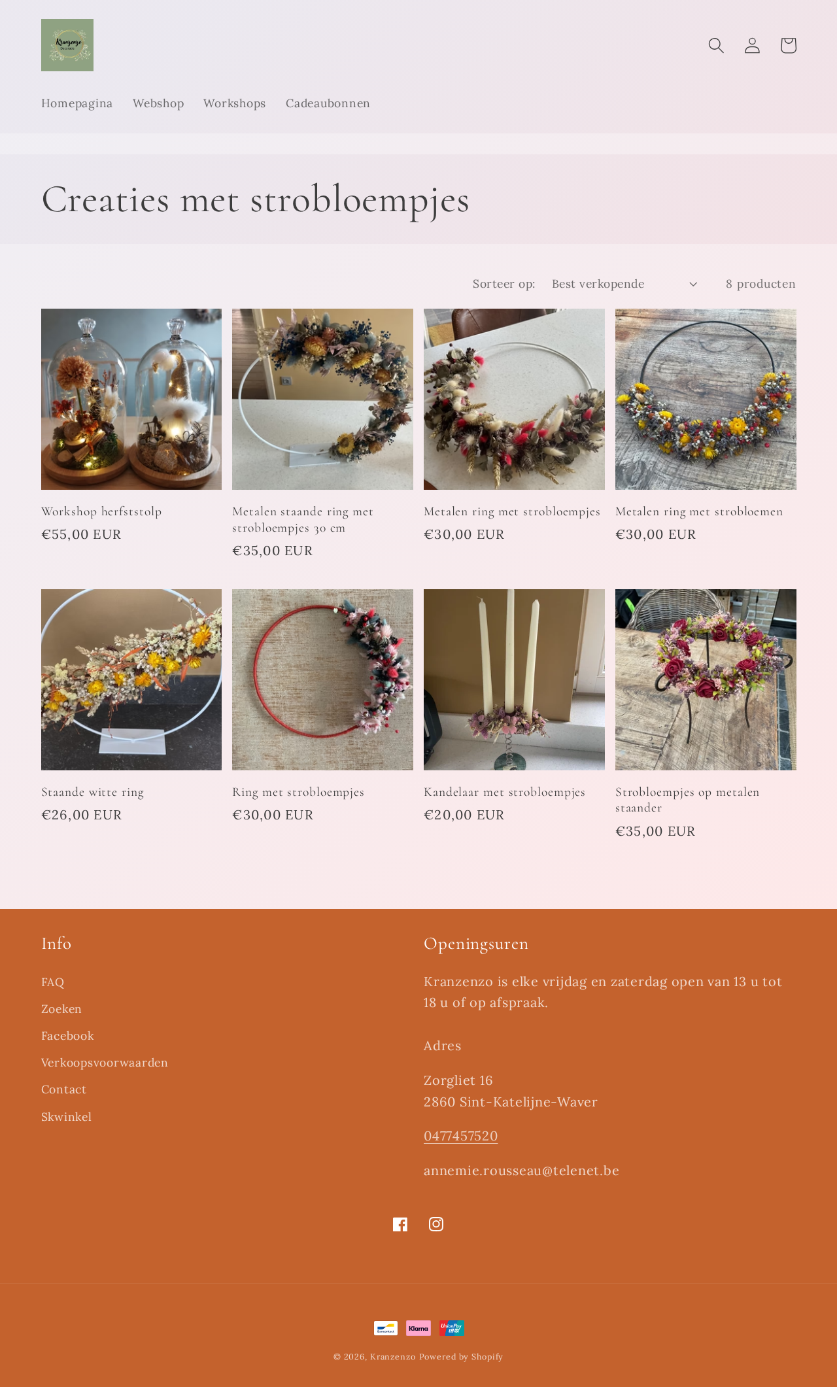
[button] (716, 45)
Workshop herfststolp (101, 511)
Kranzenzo (393, 1356)
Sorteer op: (504, 283)
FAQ (53, 981)
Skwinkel (66, 1116)
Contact (64, 1089)
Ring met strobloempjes (298, 792)
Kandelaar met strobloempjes (505, 792)
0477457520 (461, 1135)
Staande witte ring (92, 792)
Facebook (67, 1035)
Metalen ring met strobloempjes (512, 511)
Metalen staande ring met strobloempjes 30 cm (303, 519)
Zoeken (62, 1008)
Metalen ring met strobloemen (699, 511)
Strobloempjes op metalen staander (687, 799)
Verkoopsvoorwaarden (105, 1062)
